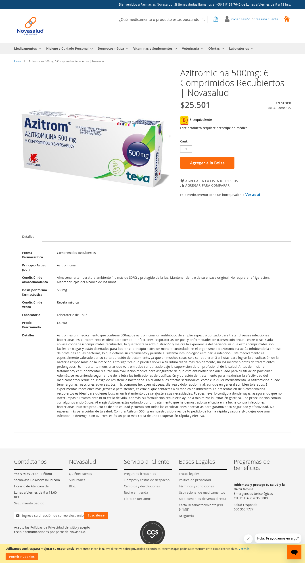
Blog (72, 486)
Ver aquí (252, 194)
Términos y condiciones (196, 486)
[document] (153, 553)
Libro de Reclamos (137, 499)
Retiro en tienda (136, 492)
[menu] (152, 48)
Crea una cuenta (265, 19)
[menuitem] (26, 48)
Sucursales (77, 480)
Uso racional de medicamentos (202, 492)
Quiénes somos (80, 474)
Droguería (186, 516)
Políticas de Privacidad (47, 527)
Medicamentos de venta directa (202, 499)
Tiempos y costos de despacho (146, 480)
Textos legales (189, 474)
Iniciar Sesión (240, 19)
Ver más (244, 549)
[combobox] (162, 19)
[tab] (28, 237)
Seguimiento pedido (29, 503)
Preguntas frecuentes (140, 474)
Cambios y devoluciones (142, 486)
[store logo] (30, 26)
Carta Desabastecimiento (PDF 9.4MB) (201, 507)
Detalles (28, 236)
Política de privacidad (195, 480)
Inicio (17, 61)
